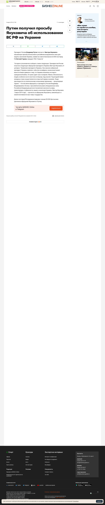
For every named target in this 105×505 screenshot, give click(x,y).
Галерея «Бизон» (49, 472)
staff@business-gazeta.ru (83, 474)
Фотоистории (29, 464)
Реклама (28, 469)
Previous (77, 41)
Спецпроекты (49, 469)
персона (79, 15)
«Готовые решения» (90, 21)
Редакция (9, 469)
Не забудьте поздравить (51, 459)
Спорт (10, 452)
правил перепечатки (59, 497)
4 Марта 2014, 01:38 (11, 22)
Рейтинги (47, 462)
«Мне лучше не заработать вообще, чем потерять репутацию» (86, 28)
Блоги (7, 462)
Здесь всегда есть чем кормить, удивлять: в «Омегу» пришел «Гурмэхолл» (87, 66)
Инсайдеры (48, 464)
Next (97, 41)
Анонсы (28, 456)
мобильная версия (50, 485)
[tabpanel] (87, 27)
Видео (27, 459)
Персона (8, 459)
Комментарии (35, 122)
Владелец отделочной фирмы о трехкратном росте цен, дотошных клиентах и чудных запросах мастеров (87, 36)
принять (99, 501)
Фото (27, 462)
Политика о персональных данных (52, 492)
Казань (8, 6)
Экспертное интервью (54, 452)
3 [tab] (87, 41)
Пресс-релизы (9, 464)
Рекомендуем (80, 62)
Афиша (8, 456)
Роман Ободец (88, 19)
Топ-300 (47, 474)
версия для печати (59, 115)
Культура (29, 452)
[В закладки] (70, 26)
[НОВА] (27, 6)
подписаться (56, 108)
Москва (83, 1)
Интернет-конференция (51, 456)
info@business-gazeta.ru (83, 462)
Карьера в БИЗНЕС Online (12, 472)
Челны (73, 1)
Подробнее (75, 501)
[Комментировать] (70, 21)
